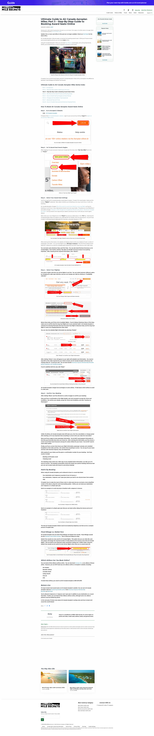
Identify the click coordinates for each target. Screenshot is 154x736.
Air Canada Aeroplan (51, 113)
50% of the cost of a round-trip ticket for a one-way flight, (70, 206)
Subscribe (137, 10)
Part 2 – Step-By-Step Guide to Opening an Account (56, 89)
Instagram (110, 705)
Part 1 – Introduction (48, 87)
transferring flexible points (58, 589)
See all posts (104, 59)
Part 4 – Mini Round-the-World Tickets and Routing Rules (57, 93)
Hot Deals (85, 34)
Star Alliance (68, 42)
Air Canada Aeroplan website (55, 115)
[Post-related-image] (54, 676)
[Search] (152, 13)
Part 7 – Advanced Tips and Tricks (51, 100)
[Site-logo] (11, 8)
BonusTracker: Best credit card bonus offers (53, 687)
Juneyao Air (78, 563)
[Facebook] (124, 10)
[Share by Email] (49, 605)
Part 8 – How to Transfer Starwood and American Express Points (59, 102)
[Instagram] (133, 10)
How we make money (56, 31)
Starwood (49, 591)
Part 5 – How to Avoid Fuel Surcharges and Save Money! (57, 95)
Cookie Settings (91, 726)
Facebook (100, 705)
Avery (51, 27)
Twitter (105, 705)
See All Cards (104, 23)
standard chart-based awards (53, 536)
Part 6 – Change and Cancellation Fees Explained (55, 97)
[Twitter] (128, 10)
